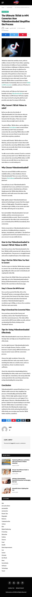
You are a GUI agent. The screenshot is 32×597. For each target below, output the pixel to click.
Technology (5, 568)
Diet (3, 526)
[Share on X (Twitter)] (14, 34)
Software (4, 565)
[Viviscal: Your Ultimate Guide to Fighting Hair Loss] (6, 472)
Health (3, 545)
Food (3, 542)
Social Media (5, 11)
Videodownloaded (17, 93)
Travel (3, 571)
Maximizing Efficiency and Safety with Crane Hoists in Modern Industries (20, 461)
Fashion (4, 537)
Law (3, 550)
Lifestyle (4, 555)
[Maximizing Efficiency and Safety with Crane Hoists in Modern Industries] (6, 462)
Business (4, 518)
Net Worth (4, 558)
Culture (4, 524)
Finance (4, 539)
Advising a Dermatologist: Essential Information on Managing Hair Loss (21, 480)
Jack (7, 28)
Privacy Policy (20, 588)
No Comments (22, 28)
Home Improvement (7, 547)
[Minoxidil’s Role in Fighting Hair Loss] (6, 490)
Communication (6, 521)
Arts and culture (6, 505)
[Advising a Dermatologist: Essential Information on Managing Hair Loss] (6, 481)
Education (4, 534)
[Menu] (3, 2)
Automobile (5, 508)
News (3, 560)
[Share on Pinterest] (23, 34)
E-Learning (4, 532)
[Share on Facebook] (6, 34)
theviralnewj (12, 127)
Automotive (5, 511)
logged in (13, 443)
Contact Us (11, 588)
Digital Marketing (6, 529)
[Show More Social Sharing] (28, 34)
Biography (4, 516)
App (3, 503)
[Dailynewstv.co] (16, 2)
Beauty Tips (5, 513)
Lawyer (3, 552)
